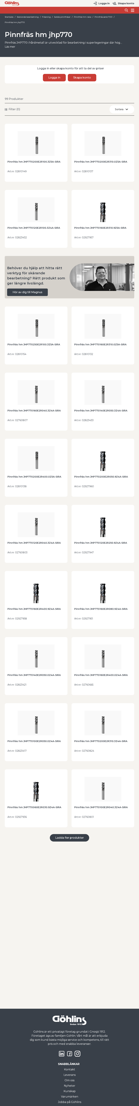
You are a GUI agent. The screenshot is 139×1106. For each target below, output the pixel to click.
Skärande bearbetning (28, 17)
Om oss (69, 1080)
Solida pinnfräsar (62, 17)
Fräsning (46, 17)
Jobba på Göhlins (69, 1102)
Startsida (9, 17)
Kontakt (69, 1069)
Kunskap (70, 1091)
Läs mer (10, 46)
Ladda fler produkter (69, 837)
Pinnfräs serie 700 (103, 17)
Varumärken (69, 1096)
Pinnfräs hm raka (82, 17)
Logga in (104, 3)
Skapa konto (126, 3)
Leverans (70, 1075)
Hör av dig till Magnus (27, 292)
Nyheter (69, 1085)
